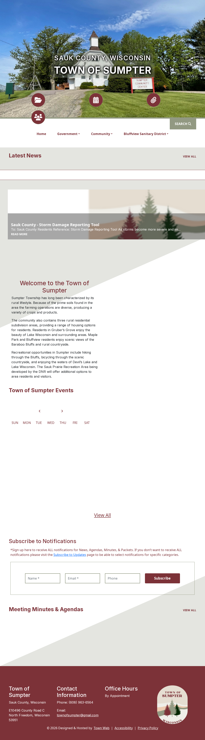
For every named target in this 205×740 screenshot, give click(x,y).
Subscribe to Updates (69, 554)
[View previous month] (40, 411)
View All (102, 515)
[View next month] (62, 411)
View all (189, 156)
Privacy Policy (148, 728)
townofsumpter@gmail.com (77, 715)
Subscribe (162, 578)
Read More (19, 234)
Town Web (102, 728)
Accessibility (124, 728)
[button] (68, 134)
